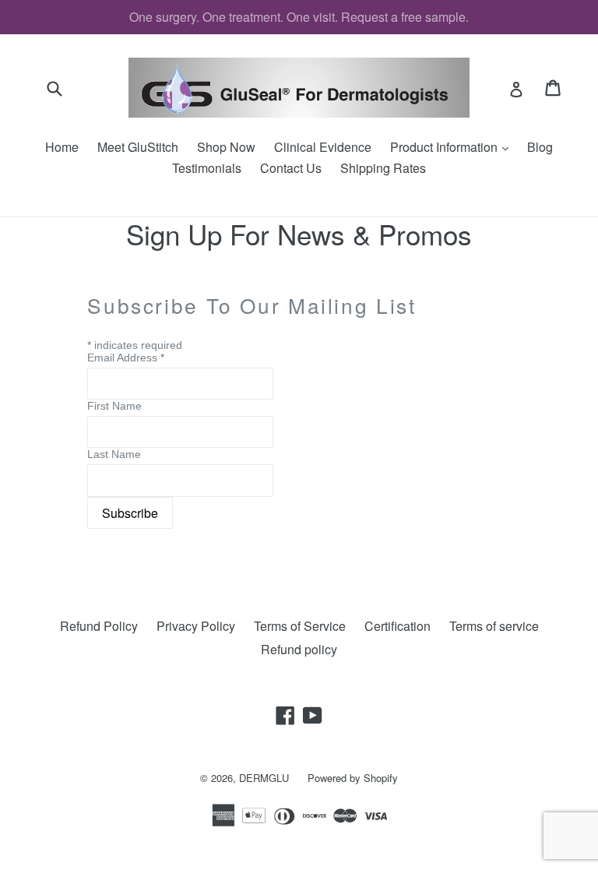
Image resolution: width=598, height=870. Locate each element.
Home (62, 147)
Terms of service (494, 626)
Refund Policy (99, 626)
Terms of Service (300, 626)
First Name (114, 406)
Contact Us (291, 168)
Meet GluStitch (137, 147)
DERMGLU (264, 777)
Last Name (114, 454)
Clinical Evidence (322, 147)
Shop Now (226, 147)
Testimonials (206, 168)
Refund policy (299, 649)
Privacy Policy (196, 626)
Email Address (125, 357)
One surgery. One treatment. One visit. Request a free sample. (299, 17)
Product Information (453, 147)
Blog (540, 147)
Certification (397, 626)
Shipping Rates (383, 168)
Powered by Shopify (353, 777)
